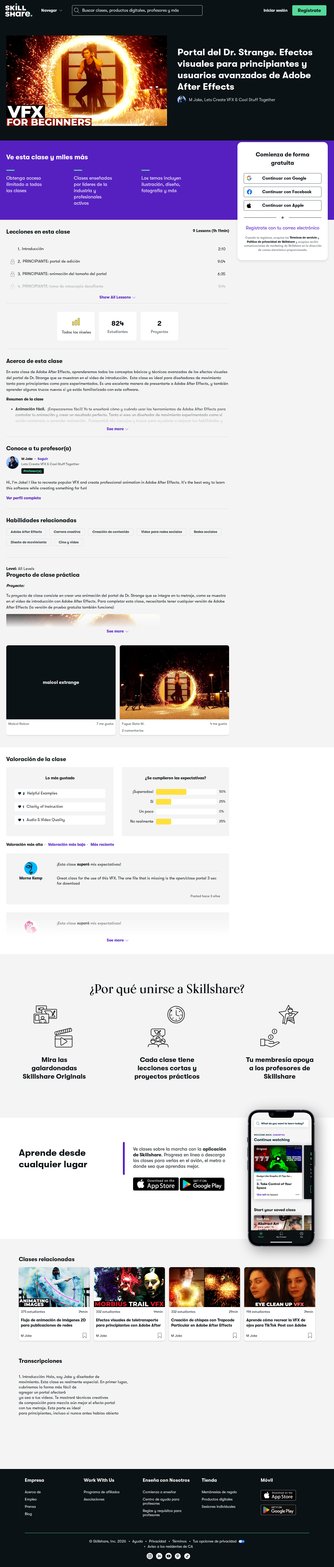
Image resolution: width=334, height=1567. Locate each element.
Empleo (31, 1499)
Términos (179, 1541)
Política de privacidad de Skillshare (271, 242)
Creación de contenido (110, 532)
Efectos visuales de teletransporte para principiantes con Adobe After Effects (128, 1325)
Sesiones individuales (218, 1507)
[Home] (18, 10)
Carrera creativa (67, 532)
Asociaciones (94, 1499)
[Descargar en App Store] (285, 1496)
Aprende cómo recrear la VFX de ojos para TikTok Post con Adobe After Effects (276, 1325)
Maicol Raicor (18, 723)
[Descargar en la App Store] (154, 1184)
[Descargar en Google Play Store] (285, 1510)
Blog (28, 1514)
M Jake (34, 459)
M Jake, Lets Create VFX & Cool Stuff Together (232, 100)
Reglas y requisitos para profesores (162, 1513)
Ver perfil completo (23, 497)
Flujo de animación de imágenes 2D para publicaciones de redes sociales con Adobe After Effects (53, 1325)
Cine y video (69, 542)
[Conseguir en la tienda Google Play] (203, 1184)
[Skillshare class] (54, 1287)
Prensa (30, 1507)
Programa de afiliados (102, 1492)
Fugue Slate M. (133, 723)
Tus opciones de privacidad (214, 1541)
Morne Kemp (30, 878)
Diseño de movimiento (29, 542)
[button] (60, 10)
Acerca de (33, 1492)
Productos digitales (217, 1499)
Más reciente (102, 844)
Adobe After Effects (26, 532)
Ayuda (137, 1541)
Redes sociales (205, 532)
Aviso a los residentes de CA (170, 1546)
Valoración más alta (24, 844)
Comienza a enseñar (159, 1492)
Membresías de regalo (219, 1492)
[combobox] (137, 10)
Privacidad (157, 1541)
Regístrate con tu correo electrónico (282, 227)
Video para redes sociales (161, 532)
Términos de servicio (303, 237)
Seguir (43, 458)
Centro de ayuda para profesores (161, 1501)
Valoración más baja (66, 844)
